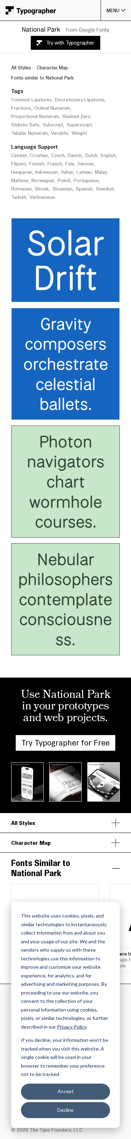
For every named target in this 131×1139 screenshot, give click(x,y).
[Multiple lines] (31, 294)
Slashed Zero (76, 116)
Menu (113, 10)
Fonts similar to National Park (42, 78)
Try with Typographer (70, 42)
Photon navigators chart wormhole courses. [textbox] (68, 481)
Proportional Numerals (35, 116)
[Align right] (76, 294)
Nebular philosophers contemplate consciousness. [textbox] (66, 599)
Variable (59, 133)
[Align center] (66, 294)
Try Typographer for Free (65, 743)
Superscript (79, 125)
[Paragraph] (40, 294)
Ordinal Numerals (52, 108)
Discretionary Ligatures (79, 100)
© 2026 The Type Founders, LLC (46, 1130)
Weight (79, 133)
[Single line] (21, 294)
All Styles (21, 67)
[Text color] (92, 294)
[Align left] (57, 294)
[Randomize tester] (107, 294)
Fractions (21, 108)
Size (39, 224)
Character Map (52, 67)
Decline (65, 1110)
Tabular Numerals (29, 133)
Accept (66, 1091)
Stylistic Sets (25, 125)
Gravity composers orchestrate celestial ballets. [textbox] (67, 364)
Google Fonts (94, 29)
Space (83, 224)
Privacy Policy (71, 1027)
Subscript (53, 125)
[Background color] (95, 294)
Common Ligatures (31, 100)
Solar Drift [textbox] (70, 260)
